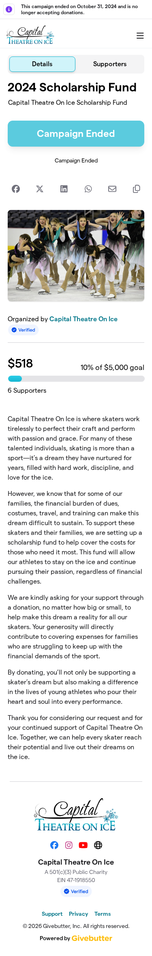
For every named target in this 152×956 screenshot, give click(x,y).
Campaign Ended (76, 133)
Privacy (78, 914)
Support (52, 914)
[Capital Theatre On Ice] (30, 34)
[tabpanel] (76, 424)
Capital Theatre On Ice (83, 319)
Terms (102, 914)
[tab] (42, 64)
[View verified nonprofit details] (23, 330)
